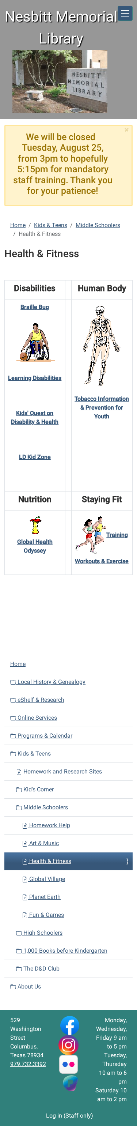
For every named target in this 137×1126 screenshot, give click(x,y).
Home (18, 225)
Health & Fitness (49, 861)
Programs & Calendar (44, 735)
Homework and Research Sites (62, 771)
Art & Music (43, 843)
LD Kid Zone (35, 456)
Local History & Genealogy (50, 681)
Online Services (36, 717)
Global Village (46, 878)
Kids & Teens (50, 225)
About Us (28, 986)
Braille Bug (34, 307)
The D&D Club (41, 968)
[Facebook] (69, 1024)
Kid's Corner (38, 789)
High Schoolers (42, 932)
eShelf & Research (40, 699)
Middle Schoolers (98, 225)
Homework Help (49, 825)
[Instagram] (68, 1044)
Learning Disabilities (34, 377)
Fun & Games (46, 914)
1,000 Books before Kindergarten (64, 950)
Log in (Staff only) (69, 1115)
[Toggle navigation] (125, 13)
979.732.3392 (28, 1064)
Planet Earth (44, 896)
